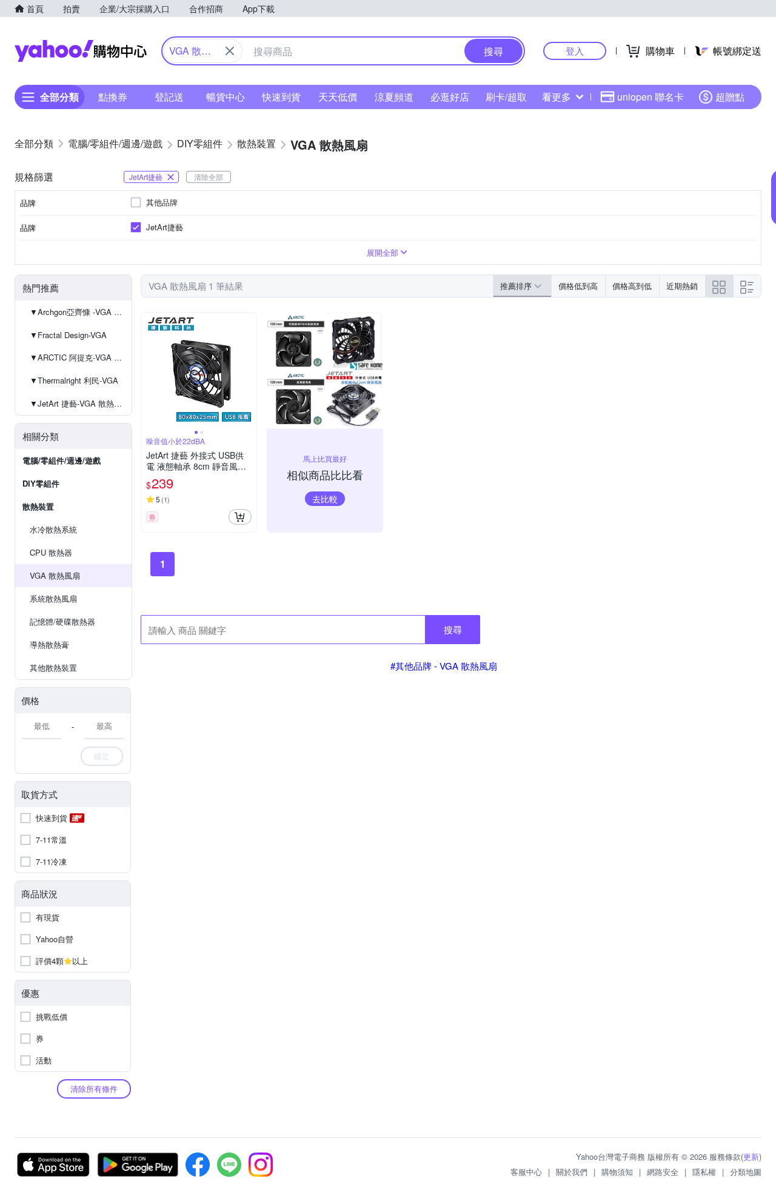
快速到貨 (281, 97)
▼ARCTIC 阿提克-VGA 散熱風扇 (81, 357)
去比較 (325, 499)
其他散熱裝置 (53, 667)
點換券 (112, 97)
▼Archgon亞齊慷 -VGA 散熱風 (81, 312)
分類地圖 (745, 1171)
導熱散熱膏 (49, 644)
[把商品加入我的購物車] (240, 517)
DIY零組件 (40, 483)
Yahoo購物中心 (81, 50)
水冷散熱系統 (53, 529)
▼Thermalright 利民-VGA (74, 380)
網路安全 (662, 1171)
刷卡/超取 (506, 97)
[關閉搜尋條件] (229, 51)
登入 (575, 50)
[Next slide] (248, 370)
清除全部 (208, 176)
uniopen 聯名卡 (650, 97)
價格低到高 (578, 285)
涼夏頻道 (394, 97)
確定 (102, 756)
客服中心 (526, 1171)
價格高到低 (632, 285)
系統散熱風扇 (53, 598)
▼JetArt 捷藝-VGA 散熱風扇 (80, 403)
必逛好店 (449, 97)
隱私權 (704, 1171)
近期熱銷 (682, 285)
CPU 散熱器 (51, 552)
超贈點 (729, 97)
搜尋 (453, 629)
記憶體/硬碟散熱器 (62, 621)
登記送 (169, 97)
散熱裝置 (38, 506)
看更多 (556, 97)
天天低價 (337, 97)
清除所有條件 (94, 1088)
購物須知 (617, 1171)
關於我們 (571, 1171)
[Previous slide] (149, 370)
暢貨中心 (225, 97)
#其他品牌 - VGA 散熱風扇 (443, 665)
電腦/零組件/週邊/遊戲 (61, 460)
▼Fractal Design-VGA (68, 335)
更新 (751, 1156)
